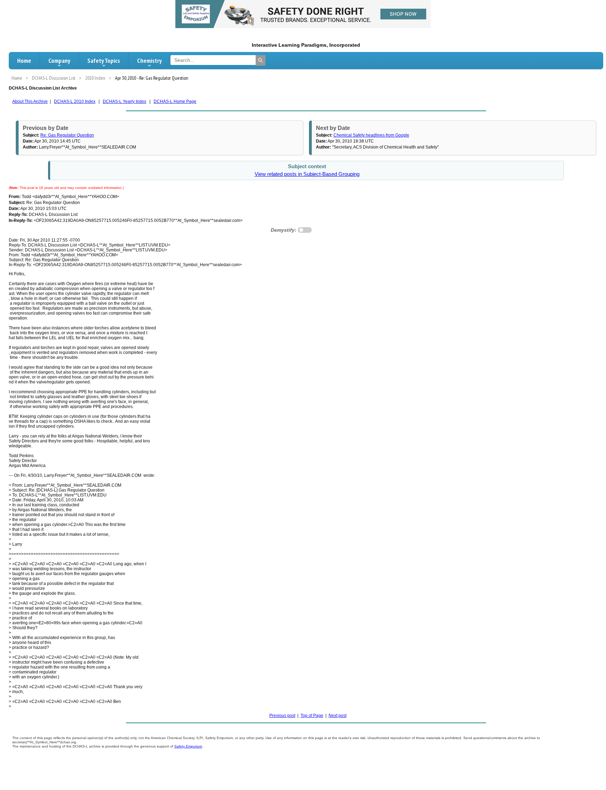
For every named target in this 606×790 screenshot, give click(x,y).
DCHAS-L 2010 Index (74, 101)
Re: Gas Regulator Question (67, 135)
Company (59, 61)
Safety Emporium (188, 746)
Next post (337, 715)
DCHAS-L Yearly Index (124, 101)
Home (24, 61)
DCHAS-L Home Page (175, 101)
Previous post (282, 715)
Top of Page (312, 715)
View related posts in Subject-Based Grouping (307, 174)
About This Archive (30, 101)
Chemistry (149, 61)
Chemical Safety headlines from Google (371, 135)
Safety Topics (103, 61)
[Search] (260, 60)
